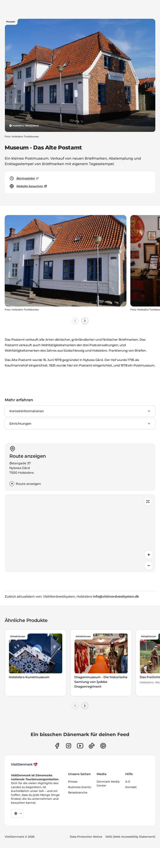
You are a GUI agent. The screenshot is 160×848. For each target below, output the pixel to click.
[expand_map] (148, 501)
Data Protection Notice (86, 836)
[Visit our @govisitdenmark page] (91, 745)
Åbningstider (25, 178)
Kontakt (131, 787)
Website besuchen (29, 186)
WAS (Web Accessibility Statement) (130, 836)
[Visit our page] (68, 745)
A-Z (127, 781)
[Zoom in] (148, 554)
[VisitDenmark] (24, 764)
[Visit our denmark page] (57, 745)
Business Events (79, 787)
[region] (80, 533)
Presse (72, 781)
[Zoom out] (148, 565)
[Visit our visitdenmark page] (80, 745)
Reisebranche (77, 792)
